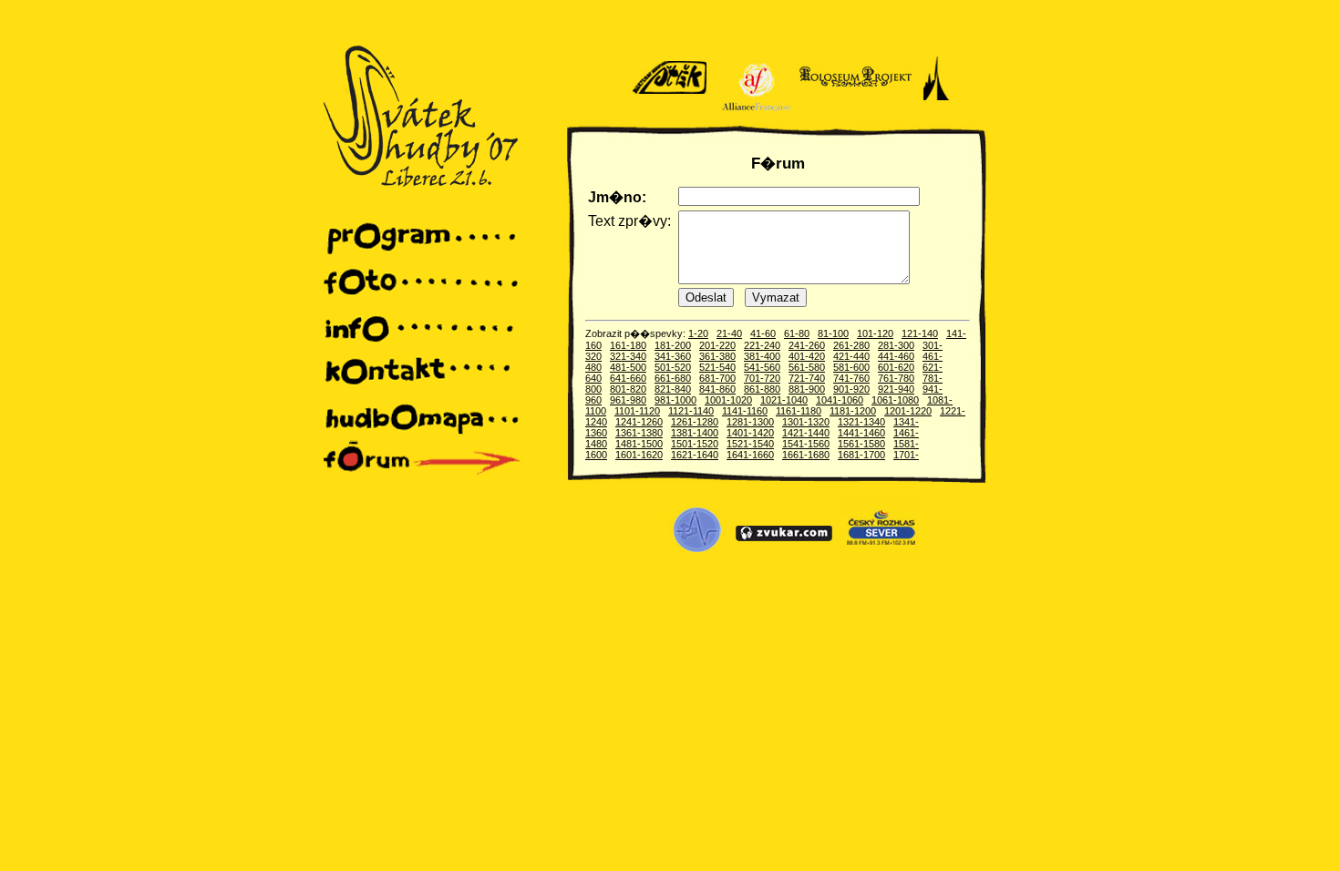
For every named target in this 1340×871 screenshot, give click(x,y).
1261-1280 (694, 421)
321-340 (628, 356)
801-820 (628, 389)
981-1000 (675, 400)
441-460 (896, 356)
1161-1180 (798, 410)
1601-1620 (639, 454)
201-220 (717, 345)
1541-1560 (806, 443)
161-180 (628, 345)
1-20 (698, 333)
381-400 (762, 356)
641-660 (628, 378)
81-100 (833, 333)
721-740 (807, 378)
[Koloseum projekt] (855, 107)
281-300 (896, 345)
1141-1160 (745, 410)
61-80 (796, 333)
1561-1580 (861, 443)
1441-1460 (861, 432)
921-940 (896, 389)
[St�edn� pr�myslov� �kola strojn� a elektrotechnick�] (697, 557)
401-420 (807, 356)
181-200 (673, 345)
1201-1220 (908, 410)
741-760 (851, 378)
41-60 (763, 333)
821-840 (673, 389)
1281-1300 (750, 421)
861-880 (762, 389)
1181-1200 (853, 410)
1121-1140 (691, 410)
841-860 (717, 389)
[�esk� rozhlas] (879, 557)
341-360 (673, 356)
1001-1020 (728, 400)
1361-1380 (639, 432)
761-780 (896, 378)
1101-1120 (637, 410)
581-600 (851, 367)
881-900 (807, 389)
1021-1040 (784, 400)
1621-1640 (694, 454)
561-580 (807, 367)
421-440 (851, 356)
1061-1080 (895, 400)
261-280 (851, 345)
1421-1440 (806, 432)
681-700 (717, 378)
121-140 (920, 333)
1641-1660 (750, 454)
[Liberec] (935, 107)
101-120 (875, 333)
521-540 (717, 367)
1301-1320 (806, 421)
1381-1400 (694, 432)
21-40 (729, 333)
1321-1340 (861, 421)
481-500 (628, 367)
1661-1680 (806, 454)
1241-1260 (639, 421)
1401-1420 (750, 432)
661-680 (673, 378)
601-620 (896, 367)
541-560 (762, 367)
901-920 (851, 389)
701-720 (762, 378)
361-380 (717, 356)
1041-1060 (839, 400)
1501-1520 (694, 443)
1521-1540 (750, 443)
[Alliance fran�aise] (753, 107)
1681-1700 (861, 454)
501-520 (673, 367)
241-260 (807, 345)
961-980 (628, 400)
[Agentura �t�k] (671, 107)
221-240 (762, 345)
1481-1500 (639, 443)
